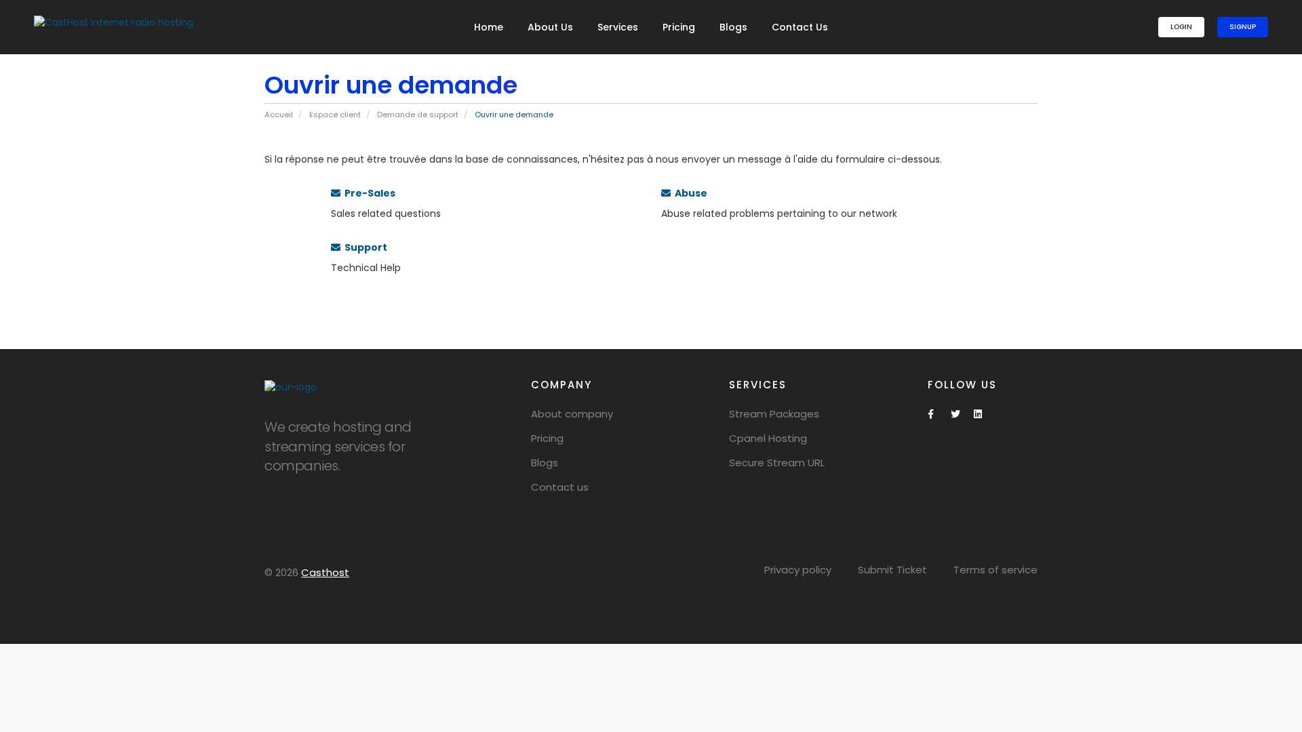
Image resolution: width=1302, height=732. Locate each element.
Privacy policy (797, 570)
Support (363, 247)
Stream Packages (774, 414)
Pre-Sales (367, 193)
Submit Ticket (892, 570)
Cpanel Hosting (768, 438)
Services (617, 27)
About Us (550, 27)
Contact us (560, 487)
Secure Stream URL (777, 462)
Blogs (733, 27)
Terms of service (995, 570)
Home (488, 27)
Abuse (689, 193)
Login (1181, 27)
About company (572, 414)
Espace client (335, 114)
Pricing (679, 27)
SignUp (1242, 27)
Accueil (278, 114)
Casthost (325, 572)
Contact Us (800, 27)
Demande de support (417, 114)
